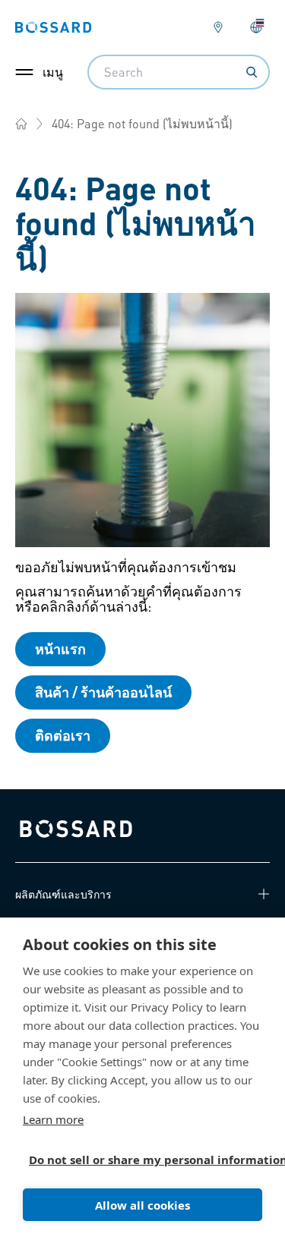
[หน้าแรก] (21, 124)
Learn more (53, 1119)
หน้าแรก (60, 648)
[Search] (251, 72)
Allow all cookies (142, 1205)
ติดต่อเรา (62, 735)
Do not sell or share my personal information (136, 1159)
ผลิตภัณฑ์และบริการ (63, 894)
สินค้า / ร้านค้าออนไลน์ (103, 691)
